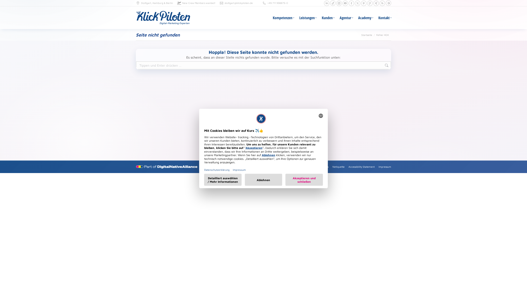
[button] (388, 3)
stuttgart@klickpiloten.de (239, 3)
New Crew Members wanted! (198, 3)
